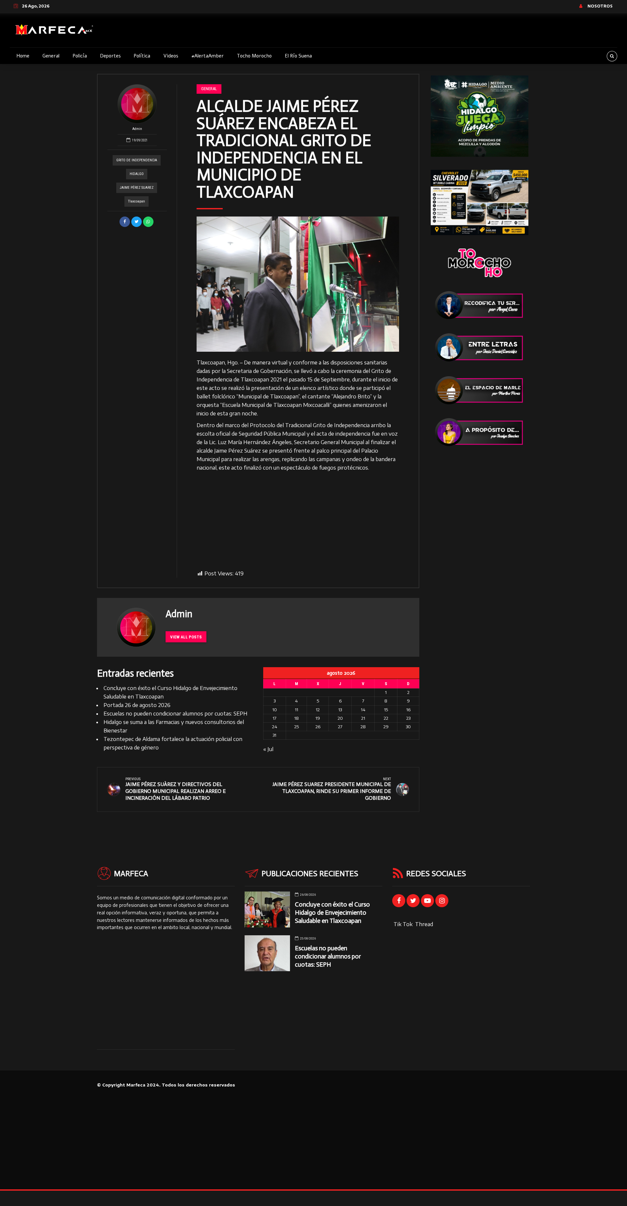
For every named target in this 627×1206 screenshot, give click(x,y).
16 (408, 709)
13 (340, 709)
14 (363, 709)
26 (317, 726)
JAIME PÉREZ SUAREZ (136, 187)
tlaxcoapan (136, 201)
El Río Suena (298, 56)
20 (340, 718)
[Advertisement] (298, 521)
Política (142, 56)
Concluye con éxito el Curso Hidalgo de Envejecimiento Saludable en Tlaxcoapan (332, 913)
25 (296, 726)
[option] (298, 284)
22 (386, 718)
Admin (137, 129)
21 (363, 718)
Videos (170, 56)
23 (408, 718)
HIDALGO (137, 174)
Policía (79, 56)
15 (386, 709)
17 (274, 718)
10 (274, 709)
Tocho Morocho (254, 56)
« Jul (268, 749)
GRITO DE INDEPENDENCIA (136, 160)
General (50, 56)
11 (296, 709)
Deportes (110, 56)
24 (274, 726)
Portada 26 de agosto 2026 (137, 705)
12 (318, 709)
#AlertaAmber (207, 56)
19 (317, 718)
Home (22, 56)
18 (296, 718)
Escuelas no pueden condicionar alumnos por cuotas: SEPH (176, 713)
